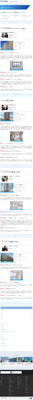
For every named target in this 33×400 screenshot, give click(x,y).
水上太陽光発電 (3, 338)
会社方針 (26, 381)
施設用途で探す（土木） (11, 390)
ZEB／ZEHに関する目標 (20, 386)
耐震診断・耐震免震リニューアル (5, 345)
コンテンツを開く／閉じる (31, 312)
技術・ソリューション (4, 307)
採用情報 (26, 388)
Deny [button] (28, 398)
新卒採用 (26, 389)
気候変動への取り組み (19, 381)
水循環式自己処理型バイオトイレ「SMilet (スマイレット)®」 (8, 331)
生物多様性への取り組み (19, 382)
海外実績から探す (10, 394)
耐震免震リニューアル (11, 387)
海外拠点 (26, 384)
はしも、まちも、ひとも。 (1, 381)
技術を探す (2, 310)
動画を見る (2, 324)
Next (32, 361)
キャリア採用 (26, 390)
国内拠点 (26, 383)
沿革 (25, 382)
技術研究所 (2, 326)
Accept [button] (31, 398)
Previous (1, 361)
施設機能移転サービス (3, 343)
